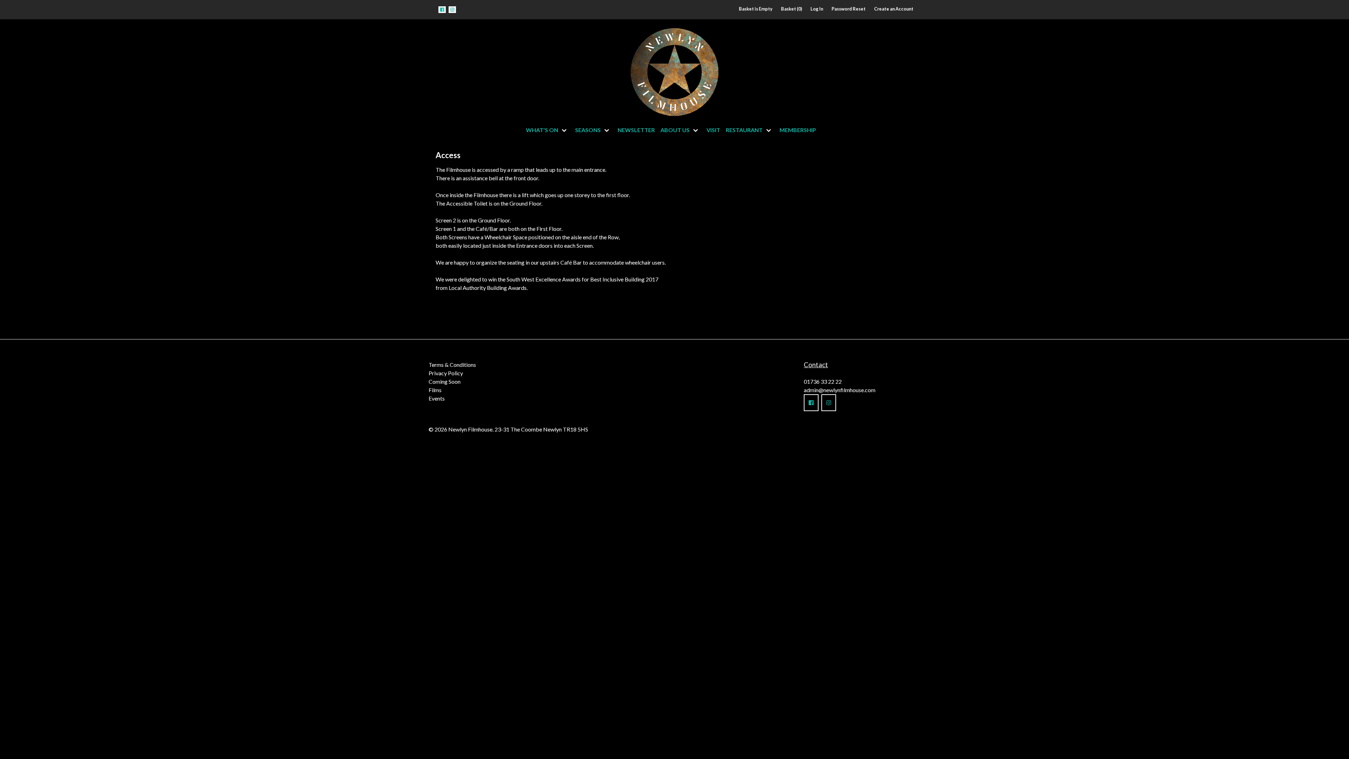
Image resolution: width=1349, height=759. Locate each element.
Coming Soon (445, 381)
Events (437, 398)
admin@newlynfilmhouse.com (839, 390)
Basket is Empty (756, 9)
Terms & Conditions (452, 364)
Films (435, 390)
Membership (798, 129)
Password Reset (849, 9)
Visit (713, 129)
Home (605, 70)
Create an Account (893, 9)
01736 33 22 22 (823, 381)
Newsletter (636, 129)
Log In (816, 9)
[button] (442, 9)
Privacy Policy (446, 373)
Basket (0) (791, 9)
